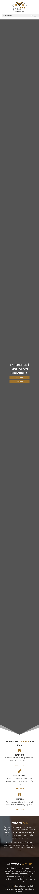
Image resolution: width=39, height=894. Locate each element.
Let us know (10, 886)
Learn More (19, 377)
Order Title (19, 381)
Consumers (19, 775)
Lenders (20, 799)
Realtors (19, 755)
